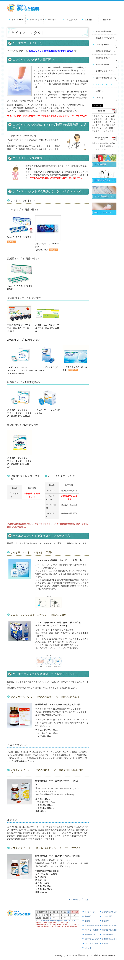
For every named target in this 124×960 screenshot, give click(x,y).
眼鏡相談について (103, 58)
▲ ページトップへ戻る (78, 899)
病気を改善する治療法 (105, 38)
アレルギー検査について (106, 45)
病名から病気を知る (104, 31)
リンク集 (99, 98)
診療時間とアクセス (37, 20)
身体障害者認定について (106, 78)
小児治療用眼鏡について (106, 64)
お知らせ (99, 91)
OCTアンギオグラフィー (106, 71)
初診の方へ (107, 20)
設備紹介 (88, 20)
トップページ (17, 20)
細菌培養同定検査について (106, 51)
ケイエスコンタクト (104, 84)
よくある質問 (72, 20)
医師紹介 (51, 20)
